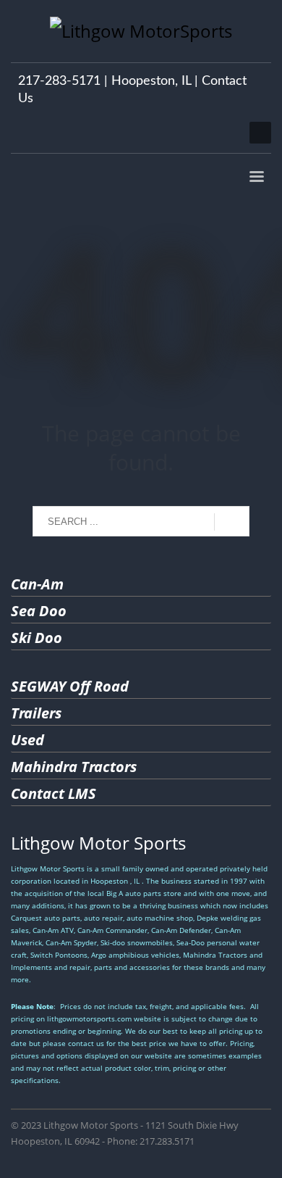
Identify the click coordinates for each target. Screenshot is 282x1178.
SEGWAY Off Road (70, 686)
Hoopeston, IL (151, 81)
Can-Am (37, 584)
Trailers (36, 713)
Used (27, 740)
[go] (231, 522)
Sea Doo (39, 611)
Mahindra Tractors (74, 766)
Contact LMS (53, 793)
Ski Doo (36, 637)
